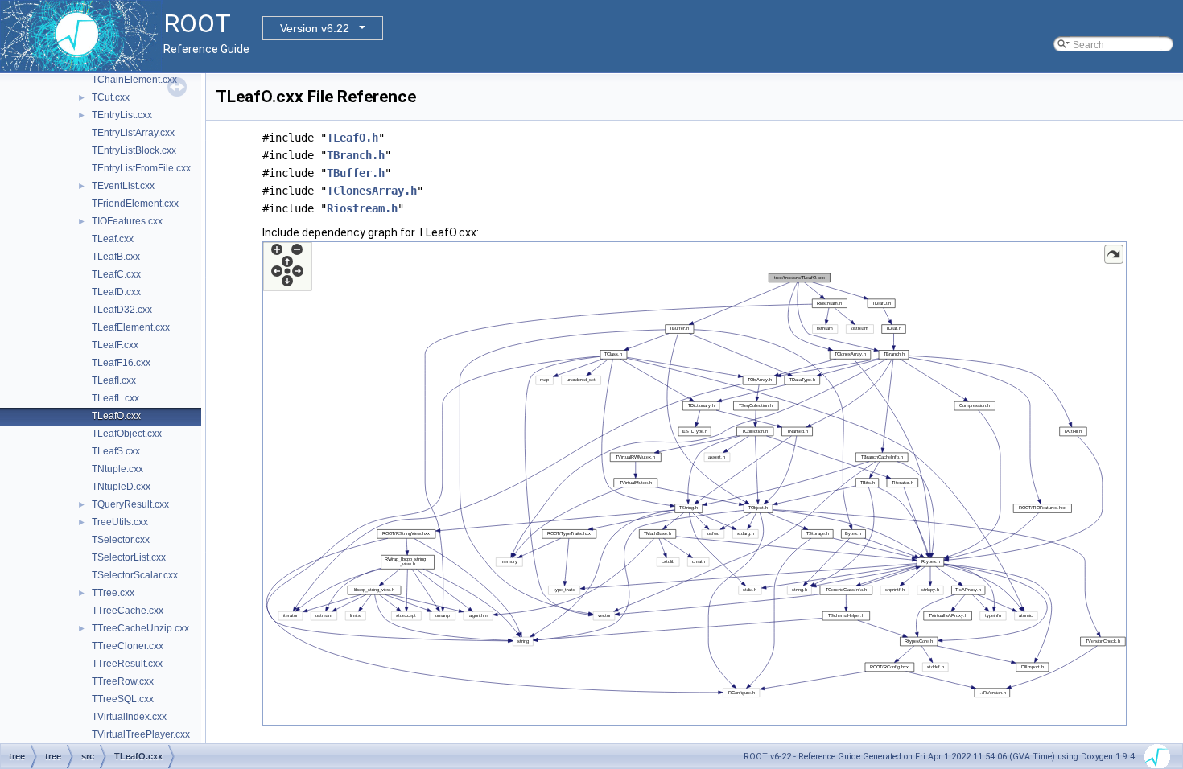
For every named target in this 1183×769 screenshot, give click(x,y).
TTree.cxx (113, 592)
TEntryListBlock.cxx (134, 150)
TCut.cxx (111, 97)
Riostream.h (362, 208)
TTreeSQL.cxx (123, 699)
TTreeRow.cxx (123, 681)
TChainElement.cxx (134, 79)
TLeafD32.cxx (122, 309)
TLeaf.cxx (113, 239)
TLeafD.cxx (116, 292)
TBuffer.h (356, 173)
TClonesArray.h (372, 190)
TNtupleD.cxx (121, 486)
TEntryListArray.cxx (133, 132)
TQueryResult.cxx (130, 504)
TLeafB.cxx (116, 256)
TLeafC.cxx (116, 274)
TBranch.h (356, 155)
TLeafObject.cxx (127, 433)
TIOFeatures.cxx (127, 221)
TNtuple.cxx (117, 469)
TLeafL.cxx (115, 398)
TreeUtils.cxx (120, 522)
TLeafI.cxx (114, 380)
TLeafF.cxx (115, 345)
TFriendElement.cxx (135, 203)
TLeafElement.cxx (131, 327)
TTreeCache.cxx (127, 610)
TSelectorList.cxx (129, 557)
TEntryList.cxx (122, 115)
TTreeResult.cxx (127, 663)
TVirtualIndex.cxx (129, 716)
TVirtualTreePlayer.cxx (141, 734)
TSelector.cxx (121, 539)
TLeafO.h (352, 137)
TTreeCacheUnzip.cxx (140, 628)
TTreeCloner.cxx (127, 646)
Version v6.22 (314, 28)
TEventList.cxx (123, 185)
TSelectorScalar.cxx (135, 575)
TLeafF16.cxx (121, 362)
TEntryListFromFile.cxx (141, 168)
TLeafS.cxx (116, 451)
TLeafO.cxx (116, 416)
